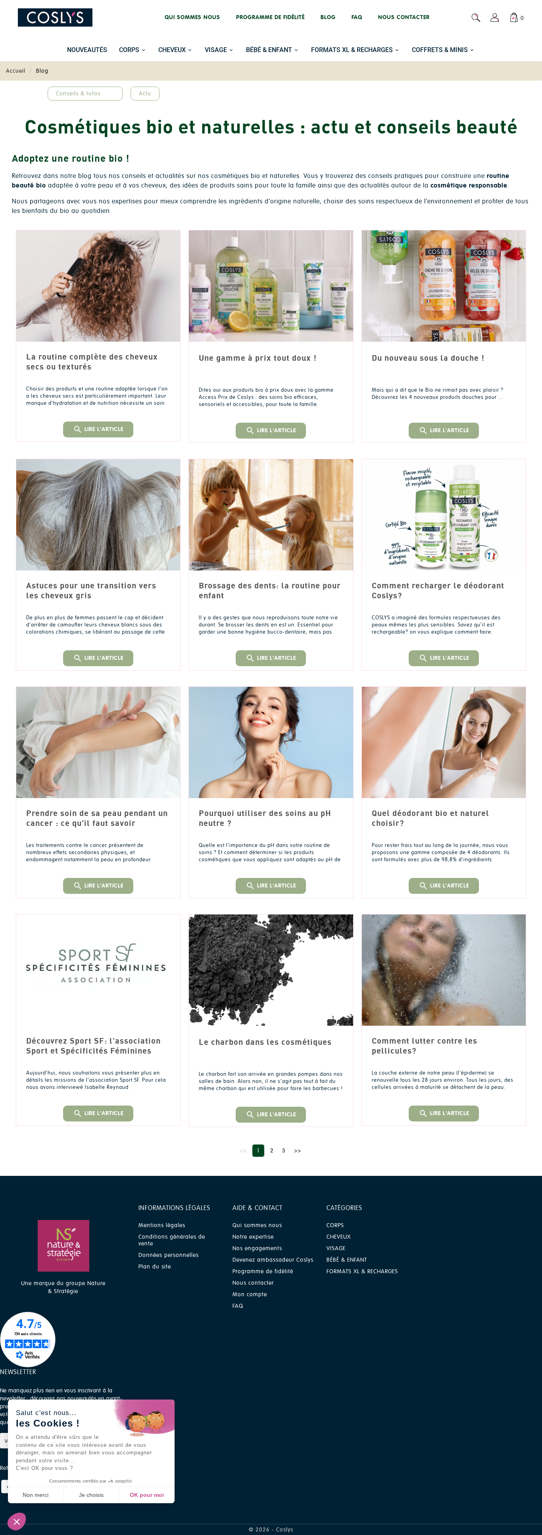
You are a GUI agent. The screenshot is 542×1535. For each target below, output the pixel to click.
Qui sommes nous (257, 1225)
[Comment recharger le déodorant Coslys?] (444, 514)
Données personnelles (168, 1255)
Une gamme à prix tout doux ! (258, 358)
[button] (16, 1521)
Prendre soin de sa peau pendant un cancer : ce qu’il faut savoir (97, 818)
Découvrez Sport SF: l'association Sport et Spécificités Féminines (93, 1046)
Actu (145, 93)
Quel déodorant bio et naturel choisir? (430, 818)
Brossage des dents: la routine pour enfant (270, 590)
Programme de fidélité (263, 1271)
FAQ (238, 1306)
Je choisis (91, 1495)
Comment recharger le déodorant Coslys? (438, 590)
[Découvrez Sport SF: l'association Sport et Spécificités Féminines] (98, 970)
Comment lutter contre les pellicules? (424, 1046)
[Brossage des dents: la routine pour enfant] (271, 514)
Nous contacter (253, 1283)
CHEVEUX (339, 1236)
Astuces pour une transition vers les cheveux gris (91, 590)
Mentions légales (161, 1225)
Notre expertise (253, 1236)
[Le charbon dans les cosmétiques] (271, 970)
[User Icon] (495, 17)
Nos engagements (257, 1248)
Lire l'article (98, 429)
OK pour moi (147, 1495)
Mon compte (250, 1294)
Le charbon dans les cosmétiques (265, 1042)
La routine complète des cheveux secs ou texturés (92, 361)
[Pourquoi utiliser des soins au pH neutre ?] (271, 742)
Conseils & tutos (78, 93)
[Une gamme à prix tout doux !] (271, 286)
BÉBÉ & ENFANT (347, 1260)
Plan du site (154, 1266)
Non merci (35, 1495)
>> (297, 1150)
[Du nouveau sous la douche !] (444, 286)
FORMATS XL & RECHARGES (362, 1271)
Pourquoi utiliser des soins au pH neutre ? (265, 818)
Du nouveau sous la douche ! (428, 358)
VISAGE (336, 1248)
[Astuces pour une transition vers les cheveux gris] (98, 514)
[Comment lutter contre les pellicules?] (444, 970)
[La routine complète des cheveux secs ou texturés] (98, 286)
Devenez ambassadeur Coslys (273, 1260)
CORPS (335, 1225)
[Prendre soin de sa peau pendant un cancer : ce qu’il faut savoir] (98, 742)
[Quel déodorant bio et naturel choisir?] (444, 742)
